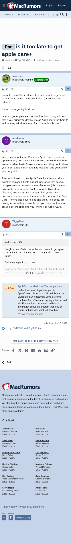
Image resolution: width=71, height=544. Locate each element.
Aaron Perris (41, 488)
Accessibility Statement (31, 506)
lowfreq (8, 60)
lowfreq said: (11, 242)
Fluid (4, 513)
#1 (68, 88)
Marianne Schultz (44, 464)
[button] (4, 5)
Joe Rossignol (42, 440)
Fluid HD (11, 513)
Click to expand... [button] (35, 273)
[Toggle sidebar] (67, 14)
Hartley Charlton (10, 464)
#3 (68, 234)
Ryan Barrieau (42, 476)
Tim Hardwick (42, 452)
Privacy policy (9, 506)
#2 (68, 150)
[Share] (62, 88)
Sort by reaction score (48, 60)
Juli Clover (7, 440)
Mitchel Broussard (11, 452)
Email (4, 434)
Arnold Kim (7, 429)
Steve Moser (8, 488)
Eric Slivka (40, 429)
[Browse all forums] (57, 14)
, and (23, 328)
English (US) (23, 517)
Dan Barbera (8, 476)
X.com (12, 434)
